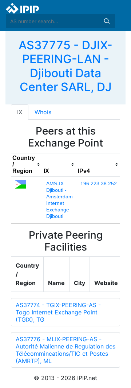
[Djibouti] (20, 184)
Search (107, 21)
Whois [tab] (43, 112)
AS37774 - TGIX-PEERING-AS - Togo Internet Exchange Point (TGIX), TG (58, 312)
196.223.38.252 (98, 183)
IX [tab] (19, 112)
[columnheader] (26, 164)
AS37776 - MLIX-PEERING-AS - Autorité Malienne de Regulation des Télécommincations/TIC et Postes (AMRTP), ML (65, 349)
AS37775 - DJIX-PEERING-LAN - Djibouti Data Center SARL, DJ (65, 66)
